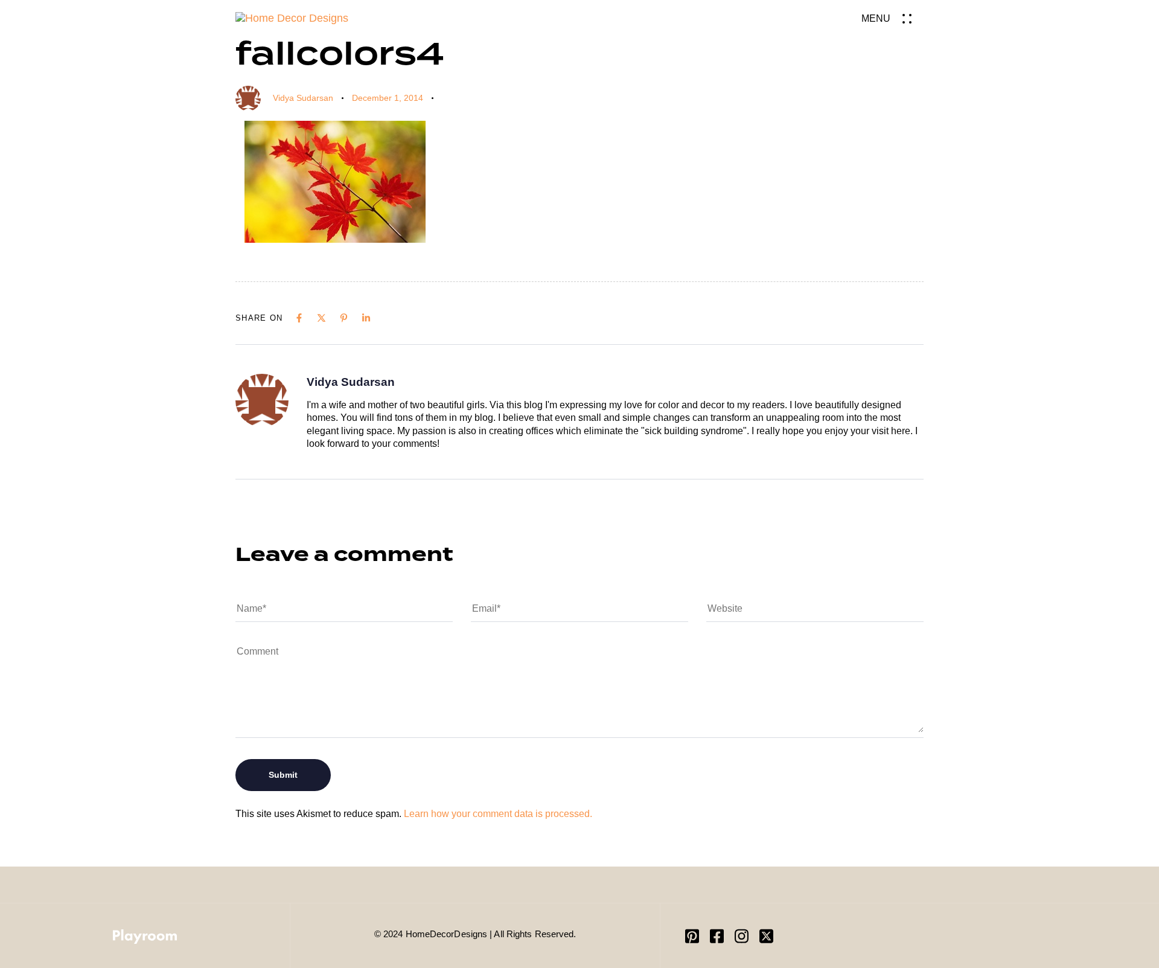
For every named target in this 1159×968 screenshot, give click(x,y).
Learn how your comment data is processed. (498, 814)
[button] (892, 18)
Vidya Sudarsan (303, 98)
